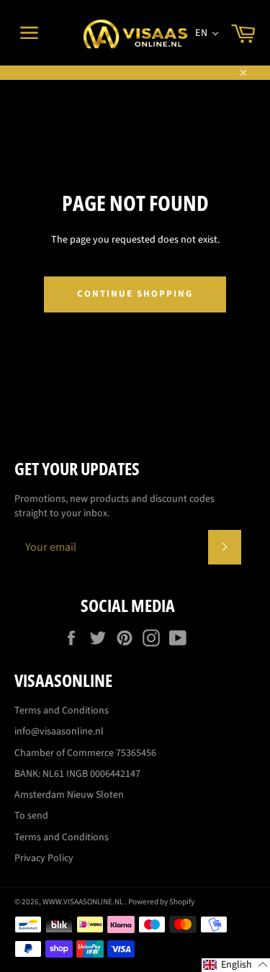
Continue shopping (134, 293)
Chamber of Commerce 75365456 (85, 753)
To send (31, 816)
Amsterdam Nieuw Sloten (69, 795)
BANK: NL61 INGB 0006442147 (77, 774)
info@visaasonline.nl (59, 731)
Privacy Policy (43, 858)
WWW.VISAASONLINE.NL (83, 901)
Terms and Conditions (61, 710)
